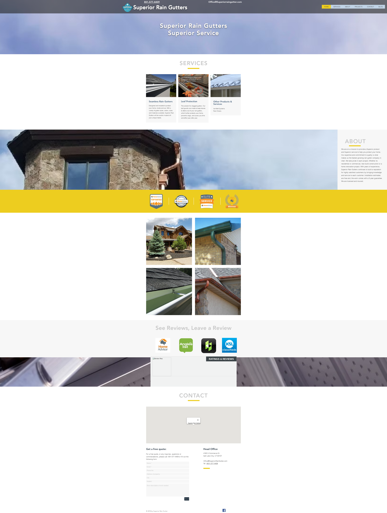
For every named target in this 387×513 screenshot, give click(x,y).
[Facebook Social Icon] (224, 510)
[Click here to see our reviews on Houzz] (208, 345)
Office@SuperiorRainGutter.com (215, 461)
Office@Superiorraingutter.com (225, 2)
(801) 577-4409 (212, 463)
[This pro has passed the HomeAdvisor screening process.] (181, 201)
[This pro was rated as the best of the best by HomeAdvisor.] (232, 201)
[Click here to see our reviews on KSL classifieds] (229, 345)
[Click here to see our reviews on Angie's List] (186, 345)
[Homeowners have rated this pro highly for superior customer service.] (206, 201)
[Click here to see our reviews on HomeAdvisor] (162, 345)
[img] (169, 241)
